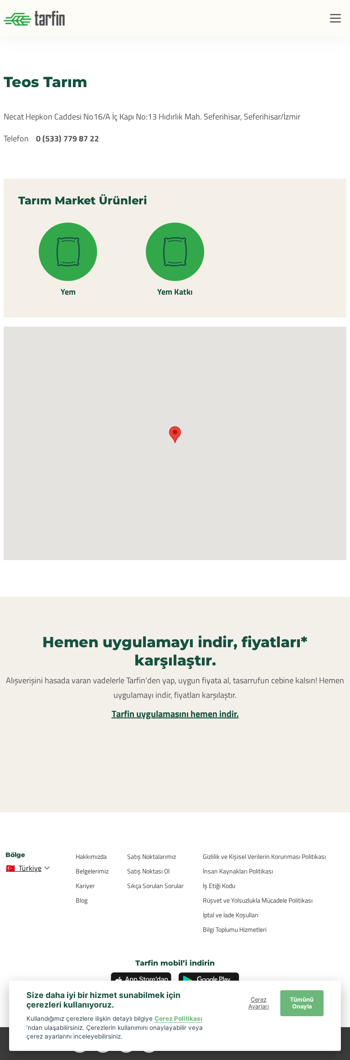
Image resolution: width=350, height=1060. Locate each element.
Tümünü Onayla (302, 1003)
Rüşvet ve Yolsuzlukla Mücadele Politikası (258, 900)
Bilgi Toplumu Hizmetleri (235, 929)
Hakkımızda (91, 856)
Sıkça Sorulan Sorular (155, 885)
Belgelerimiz (92, 871)
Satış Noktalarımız (151, 856)
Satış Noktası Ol (148, 871)
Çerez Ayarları (258, 1003)
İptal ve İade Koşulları (230, 915)
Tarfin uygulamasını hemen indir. (175, 714)
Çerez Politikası (178, 1018)
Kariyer (85, 885)
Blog (82, 900)
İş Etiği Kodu (219, 885)
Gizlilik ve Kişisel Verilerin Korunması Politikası (264, 856)
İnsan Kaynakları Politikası (238, 871)
